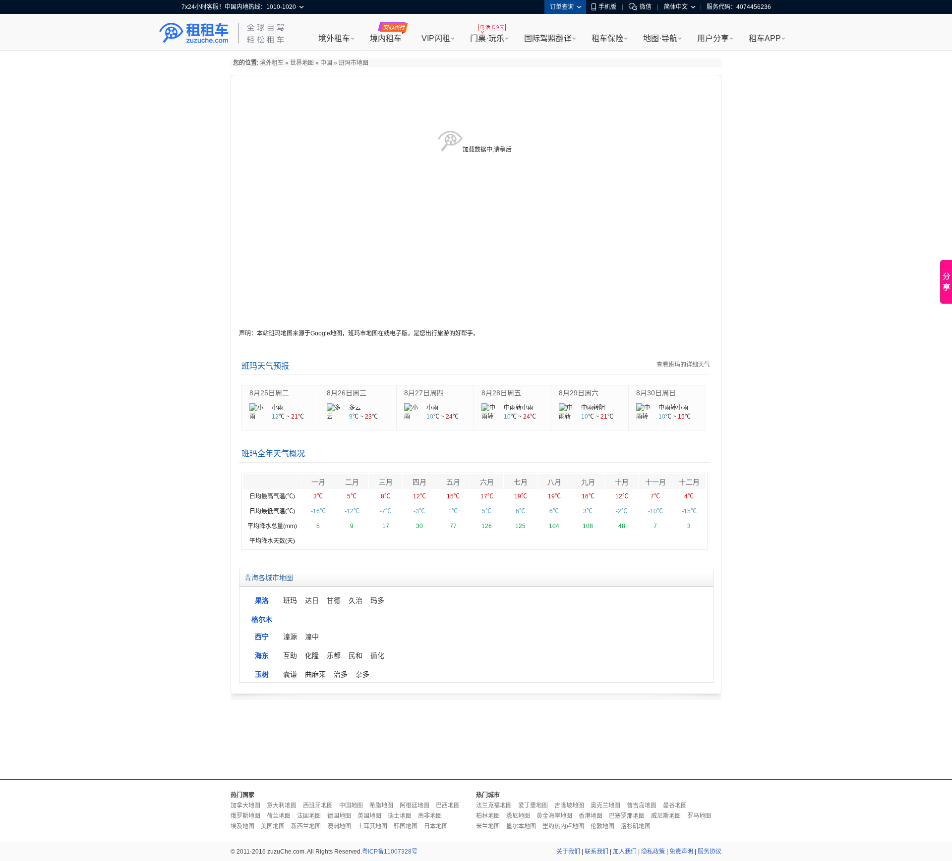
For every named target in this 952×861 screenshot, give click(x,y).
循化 (377, 655)
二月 (352, 482)
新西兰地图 (306, 826)
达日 (312, 600)
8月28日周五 (501, 393)
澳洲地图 (339, 826)
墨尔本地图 (521, 826)
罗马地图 (699, 815)
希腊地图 (381, 805)
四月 (419, 482)
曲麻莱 (315, 674)
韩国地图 (405, 826)
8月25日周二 (269, 393)
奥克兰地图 (605, 805)
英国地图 (369, 815)
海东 (262, 655)
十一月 (655, 482)
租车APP (765, 38)
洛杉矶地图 (636, 826)
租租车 (194, 33)
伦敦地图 (602, 826)
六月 (487, 482)
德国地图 (339, 815)
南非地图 (430, 815)
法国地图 (309, 815)
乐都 (334, 655)
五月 (453, 482)
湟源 (290, 637)
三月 (386, 482)
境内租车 (386, 38)
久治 (355, 600)
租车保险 (607, 38)
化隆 (312, 655)
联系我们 (596, 851)
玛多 (377, 600)
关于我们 (568, 851)
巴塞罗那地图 (627, 815)
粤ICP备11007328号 (389, 851)
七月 (521, 482)
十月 (622, 482)
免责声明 (681, 851)
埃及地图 (242, 826)
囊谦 (290, 674)
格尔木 (261, 619)
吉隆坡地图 (569, 805)
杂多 (362, 674)
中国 (326, 62)
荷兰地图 (279, 815)
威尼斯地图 (666, 815)
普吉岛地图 (641, 805)
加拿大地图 (245, 805)
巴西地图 (448, 805)
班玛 (290, 600)
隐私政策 (653, 851)
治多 (341, 674)
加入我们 (625, 851)
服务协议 (709, 851)
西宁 (262, 637)
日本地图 (436, 826)
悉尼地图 (518, 815)
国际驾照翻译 (548, 38)
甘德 (334, 600)
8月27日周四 (424, 393)
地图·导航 (660, 38)
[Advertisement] (476, 737)
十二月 (689, 482)
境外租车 (334, 38)
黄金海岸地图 (554, 815)
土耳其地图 (372, 826)
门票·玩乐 (487, 38)
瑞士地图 (400, 815)
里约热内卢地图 (563, 826)
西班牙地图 (318, 805)
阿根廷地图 (414, 805)
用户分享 (713, 38)
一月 (318, 482)
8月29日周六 (578, 393)
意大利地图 (282, 805)
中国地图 (351, 805)
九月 (588, 482)
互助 (290, 655)
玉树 (262, 674)
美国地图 (273, 826)
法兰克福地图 (494, 805)
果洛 (262, 600)
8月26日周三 (346, 393)
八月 (554, 482)
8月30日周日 (656, 393)
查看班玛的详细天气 (683, 364)
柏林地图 (488, 815)
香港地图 (590, 815)
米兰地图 (488, 826)
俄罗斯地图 (245, 815)
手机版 (607, 6)
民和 (355, 655)
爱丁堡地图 (533, 805)
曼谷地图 (675, 805)
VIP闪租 (435, 38)
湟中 (312, 637)
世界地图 (302, 62)
